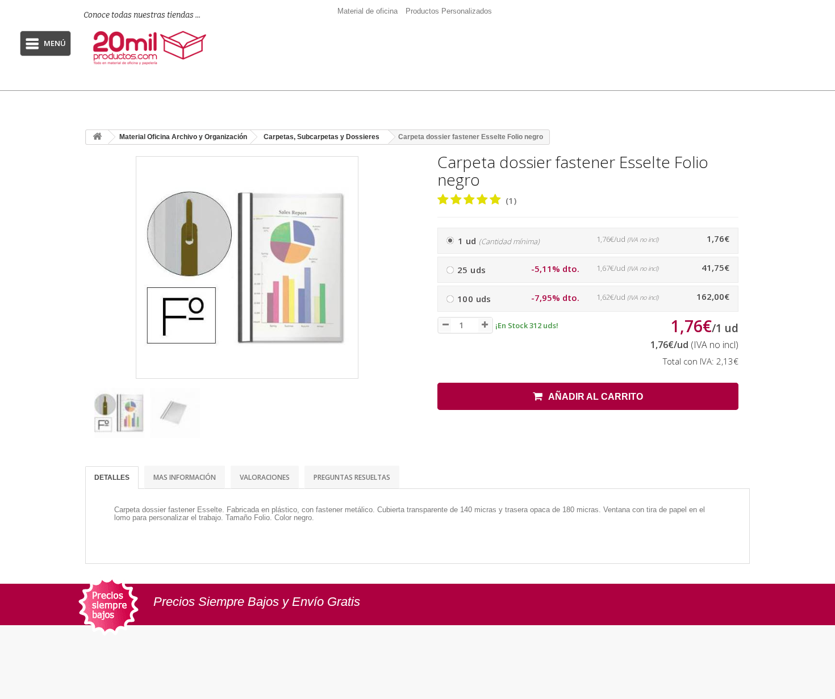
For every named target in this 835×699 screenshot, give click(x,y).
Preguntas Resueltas (352, 477)
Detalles (112, 478)
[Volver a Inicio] (97, 137)
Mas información (184, 477)
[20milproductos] (151, 48)
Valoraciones (265, 477)
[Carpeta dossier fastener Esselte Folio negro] (119, 412)
